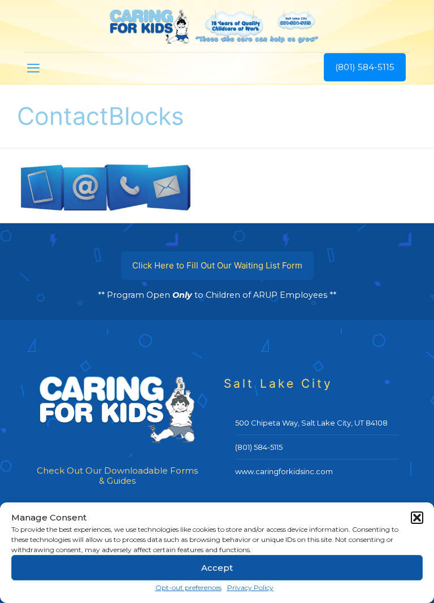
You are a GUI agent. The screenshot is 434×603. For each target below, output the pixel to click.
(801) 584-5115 (364, 67)
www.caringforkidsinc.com (284, 471)
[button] (417, 517)
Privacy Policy (250, 587)
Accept (217, 567)
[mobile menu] (33, 68)
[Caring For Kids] (217, 26)
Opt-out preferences (188, 587)
